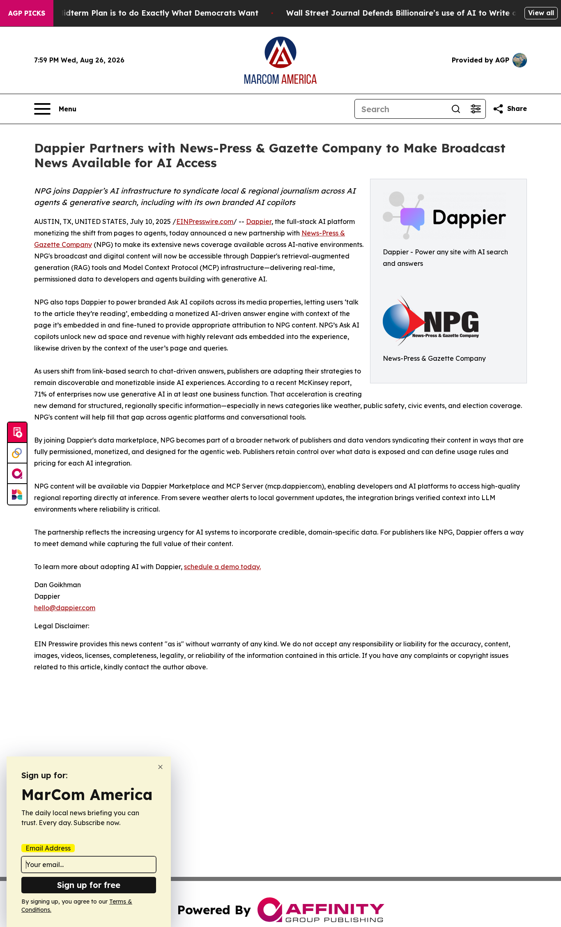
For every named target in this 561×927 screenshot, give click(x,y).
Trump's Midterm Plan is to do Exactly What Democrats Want (141, 13)
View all (541, 13)
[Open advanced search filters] (475, 108)
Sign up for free (88, 885)
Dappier (258, 221)
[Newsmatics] (17, 494)
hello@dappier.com (64, 608)
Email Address (48, 848)
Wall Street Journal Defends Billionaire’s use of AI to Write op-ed (410, 13)
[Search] (456, 108)
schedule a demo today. (222, 567)
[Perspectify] (17, 453)
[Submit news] (17, 432)
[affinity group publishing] (17, 474)
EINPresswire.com (204, 221)
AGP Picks (26, 13)
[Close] (160, 767)
